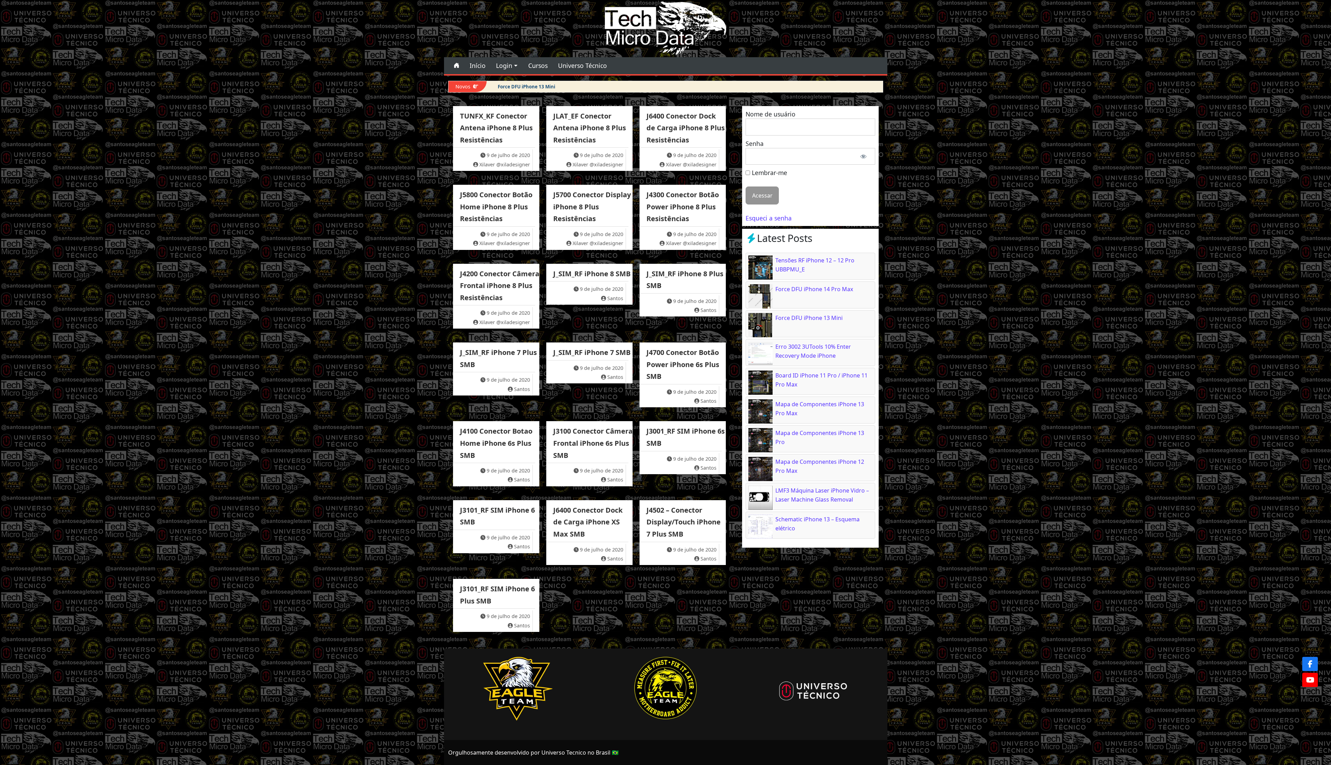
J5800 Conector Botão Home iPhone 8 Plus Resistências (496, 206)
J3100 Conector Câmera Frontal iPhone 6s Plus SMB (593, 443)
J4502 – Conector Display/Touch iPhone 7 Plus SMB (683, 522)
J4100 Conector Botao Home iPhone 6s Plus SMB (496, 443)
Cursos (538, 65)
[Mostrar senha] (863, 156)
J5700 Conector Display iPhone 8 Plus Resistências (592, 206)
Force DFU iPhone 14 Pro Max (814, 289)
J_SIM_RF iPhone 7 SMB (591, 352)
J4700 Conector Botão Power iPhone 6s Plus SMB (682, 364)
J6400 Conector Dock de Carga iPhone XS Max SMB (588, 522)
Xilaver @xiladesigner (504, 164)
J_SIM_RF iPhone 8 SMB (591, 273)
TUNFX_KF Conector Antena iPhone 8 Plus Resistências (496, 128)
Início (478, 65)
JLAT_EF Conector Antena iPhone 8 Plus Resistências (589, 128)
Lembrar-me (768, 172)
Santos (615, 298)
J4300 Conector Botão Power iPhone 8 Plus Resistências (682, 206)
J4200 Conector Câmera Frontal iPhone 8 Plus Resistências (499, 285)
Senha (755, 143)
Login (504, 65)
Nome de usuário (770, 114)
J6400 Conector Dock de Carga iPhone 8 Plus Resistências (685, 128)
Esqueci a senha (769, 218)
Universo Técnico (582, 65)
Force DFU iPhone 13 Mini (526, 87)
